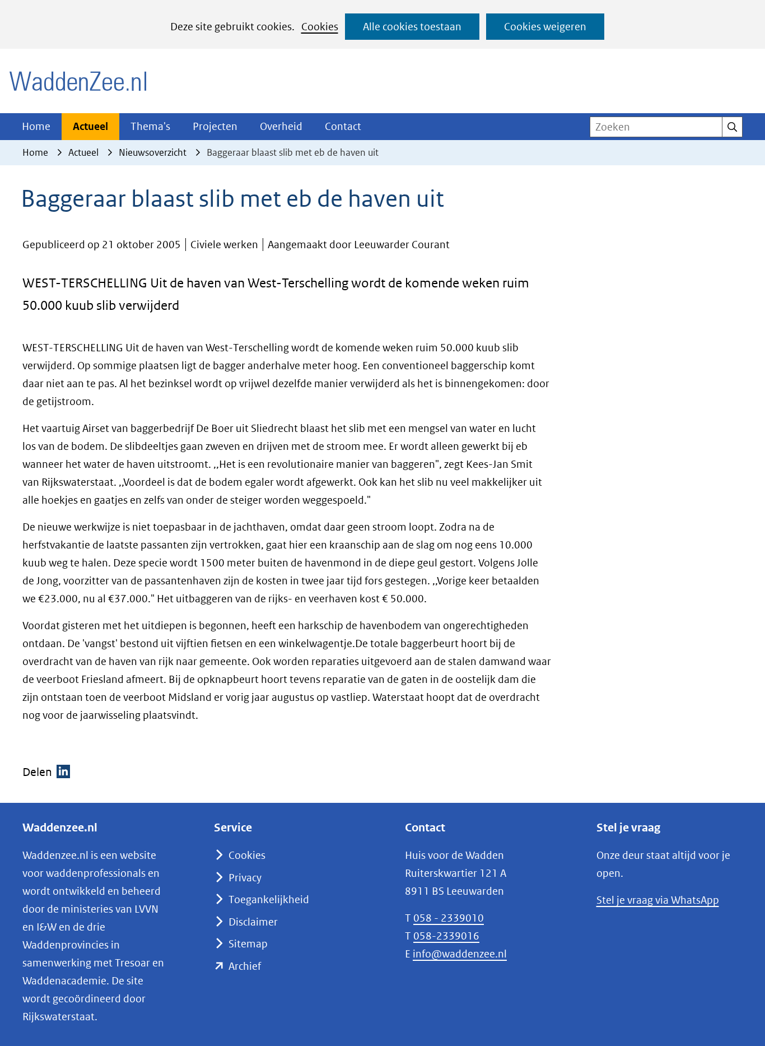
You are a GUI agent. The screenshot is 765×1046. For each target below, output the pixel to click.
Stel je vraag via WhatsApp (657, 900)
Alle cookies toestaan (412, 26)
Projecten (215, 126)
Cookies (319, 26)
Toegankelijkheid (268, 899)
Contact (343, 126)
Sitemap (248, 943)
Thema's (150, 126)
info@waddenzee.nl (460, 953)
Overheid (281, 126)
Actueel (90, 126)
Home (36, 126)
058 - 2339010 (448, 918)
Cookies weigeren (545, 26)
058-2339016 (446, 935)
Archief (244, 966)
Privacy (245, 877)
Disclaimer (253, 921)
